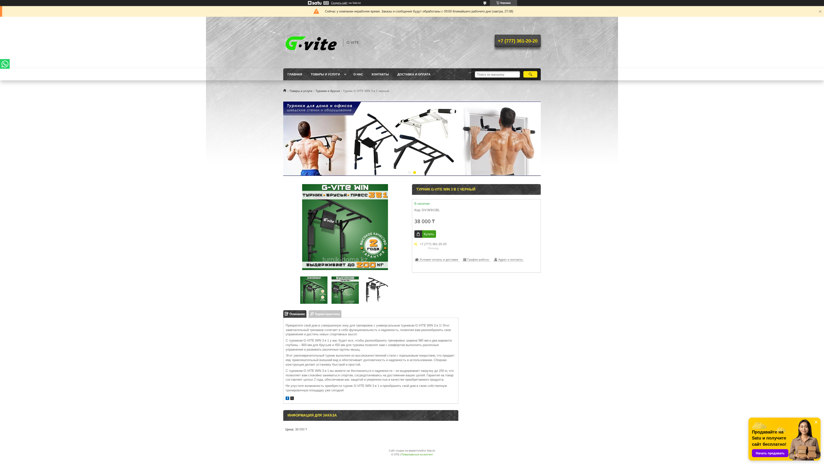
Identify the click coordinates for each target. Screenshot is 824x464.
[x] (292, 399)
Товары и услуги (325, 74)
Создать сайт (339, 3)
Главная (295, 74)
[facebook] (287, 399)
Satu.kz (431, 450)
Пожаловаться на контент (417, 454)
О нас (358, 74)
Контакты (380, 74)
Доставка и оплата (413, 74)
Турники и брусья (327, 91)
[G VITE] (311, 42)
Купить (429, 234)
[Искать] (530, 74)
